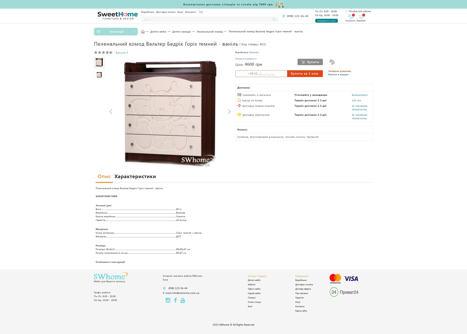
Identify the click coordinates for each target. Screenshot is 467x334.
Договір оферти (303, 288)
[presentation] (111, 111)
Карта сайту (301, 310)
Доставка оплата (165, 11)
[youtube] (182, 301)
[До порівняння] (332, 62)
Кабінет (251, 284)
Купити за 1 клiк (304, 73)
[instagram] (168, 301)
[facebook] (175, 301)
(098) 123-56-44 (297, 16)
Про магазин (301, 293)
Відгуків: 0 (122, 52)
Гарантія (299, 297)
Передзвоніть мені (326, 20)
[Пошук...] (275, 19)
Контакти (190, 11)
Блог (250, 306)
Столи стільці (254, 301)
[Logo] (118, 16)
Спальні (252, 297)
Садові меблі (254, 293)
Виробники (147, 11)
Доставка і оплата (304, 284)
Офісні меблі (254, 288)
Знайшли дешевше (339, 71)
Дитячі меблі (254, 280)
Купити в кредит (338, 74)
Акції (180, 11)
